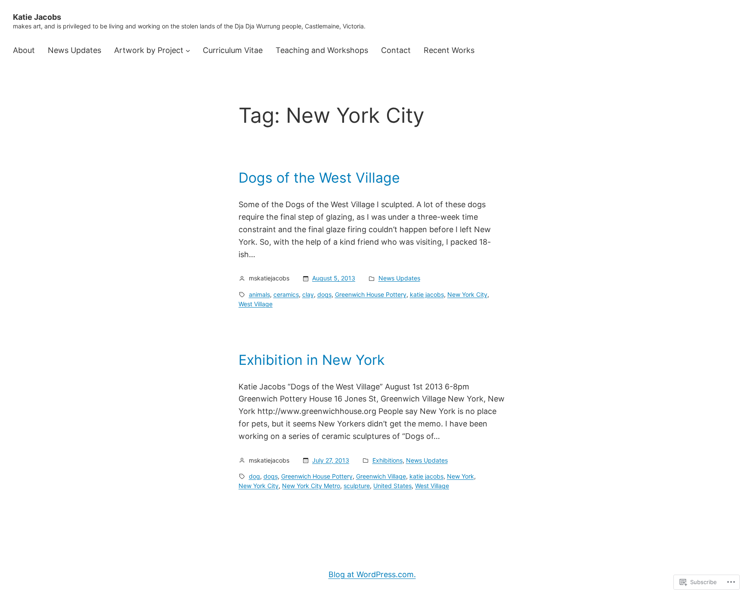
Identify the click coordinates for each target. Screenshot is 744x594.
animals (259, 294)
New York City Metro (311, 485)
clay (308, 294)
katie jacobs (427, 294)
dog (254, 476)
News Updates (399, 278)
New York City (467, 294)
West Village (256, 304)
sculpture (357, 485)
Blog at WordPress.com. (372, 574)
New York (460, 476)
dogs (324, 294)
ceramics (286, 294)
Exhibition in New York (311, 360)
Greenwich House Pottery (370, 294)
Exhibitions (387, 460)
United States (392, 485)
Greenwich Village (381, 476)
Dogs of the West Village (319, 178)
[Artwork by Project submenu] (188, 50)
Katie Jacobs (37, 17)
